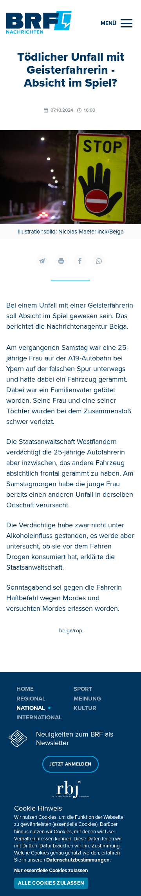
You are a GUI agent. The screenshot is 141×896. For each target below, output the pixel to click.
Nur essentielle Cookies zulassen (51, 870)
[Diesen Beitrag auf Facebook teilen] (80, 261)
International (39, 717)
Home (25, 688)
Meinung (87, 698)
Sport (83, 688)
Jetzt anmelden (70, 764)
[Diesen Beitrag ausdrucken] (61, 261)
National (30, 707)
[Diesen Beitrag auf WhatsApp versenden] (98, 261)
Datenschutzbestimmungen (78, 860)
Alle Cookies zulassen (51, 883)
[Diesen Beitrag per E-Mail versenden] (42, 261)
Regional (30, 698)
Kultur (85, 707)
